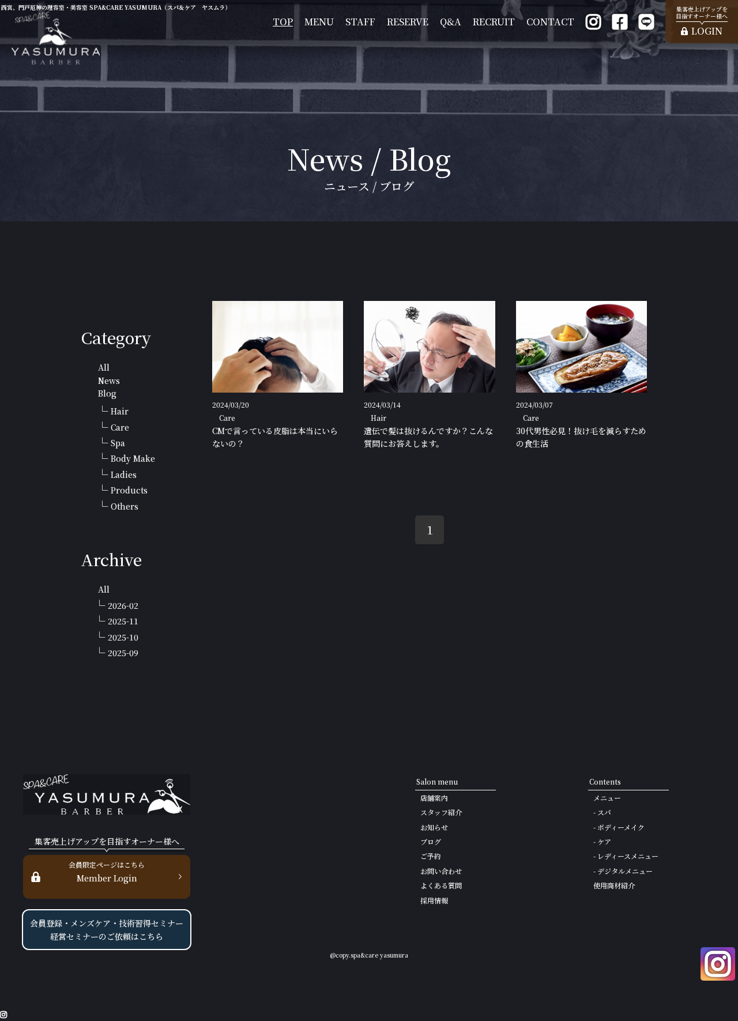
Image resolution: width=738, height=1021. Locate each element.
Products (129, 490)
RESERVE (407, 21)
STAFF (360, 21)
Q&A (450, 21)
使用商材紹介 (614, 885)
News (109, 380)
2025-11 (123, 621)
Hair (120, 411)
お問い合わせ (441, 871)
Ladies (124, 474)
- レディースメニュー (625, 856)
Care (120, 427)
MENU (319, 21)
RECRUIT (494, 21)
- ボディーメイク (619, 827)
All (104, 367)
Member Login (107, 871)
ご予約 (430, 856)
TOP (283, 21)
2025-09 (123, 652)
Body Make (133, 458)
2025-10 (123, 637)
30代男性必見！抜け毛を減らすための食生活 (581, 437)
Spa (118, 443)
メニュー (607, 798)
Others (124, 506)
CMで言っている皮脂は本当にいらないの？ (275, 437)
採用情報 (434, 900)
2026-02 (123, 605)
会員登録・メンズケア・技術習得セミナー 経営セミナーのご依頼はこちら (106, 929)
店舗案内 (434, 798)
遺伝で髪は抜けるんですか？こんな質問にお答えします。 (428, 437)
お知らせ (434, 827)
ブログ (430, 841)
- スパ (602, 812)
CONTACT (550, 21)
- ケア (602, 841)
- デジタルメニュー (623, 871)
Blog (107, 393)
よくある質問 (441, 885)
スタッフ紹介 (441, 812)
